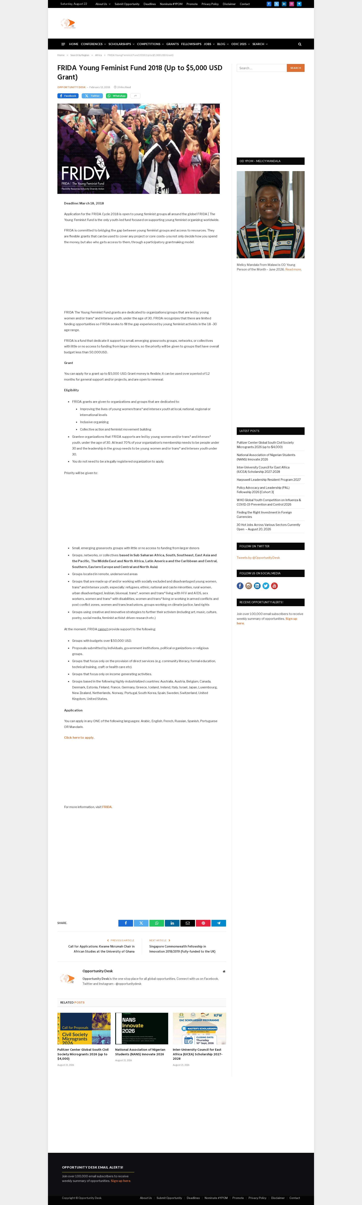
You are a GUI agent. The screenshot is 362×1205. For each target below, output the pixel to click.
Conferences (91, 44)
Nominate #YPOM (171, 4)
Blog (221, 44)
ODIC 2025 (238, 44)
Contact (245, 4)
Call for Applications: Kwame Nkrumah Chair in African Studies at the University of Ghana (101, 949)
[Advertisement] (225, 22)
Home (73, 44)
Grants (172, 44)
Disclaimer (229, 4)
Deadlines (150, 4)
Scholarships (120, 44)
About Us (101, 4)
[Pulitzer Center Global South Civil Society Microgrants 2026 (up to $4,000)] (84, 1028)
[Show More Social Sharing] (135, 95)
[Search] (299, 44)
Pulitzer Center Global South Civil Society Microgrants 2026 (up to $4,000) (83, 1054)
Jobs (207, 44)
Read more (293, 269)
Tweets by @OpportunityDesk (258, 558)
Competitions (148, 44)
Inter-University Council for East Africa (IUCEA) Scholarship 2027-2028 (197, 1054)
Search (258, 44)
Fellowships (191, 44)
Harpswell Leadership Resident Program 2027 (269, 479)
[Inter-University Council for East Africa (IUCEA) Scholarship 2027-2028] (199, 1028)
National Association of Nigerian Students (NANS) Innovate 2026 (140, 1052)
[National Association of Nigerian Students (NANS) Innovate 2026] (141, 1028)
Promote (192, 4)
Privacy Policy (210, 4)
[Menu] (63, 44)
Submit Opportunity (127, 4)
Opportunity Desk (71, 87)
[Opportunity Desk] (68, 23)
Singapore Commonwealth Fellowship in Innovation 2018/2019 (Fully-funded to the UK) (182, 949)
